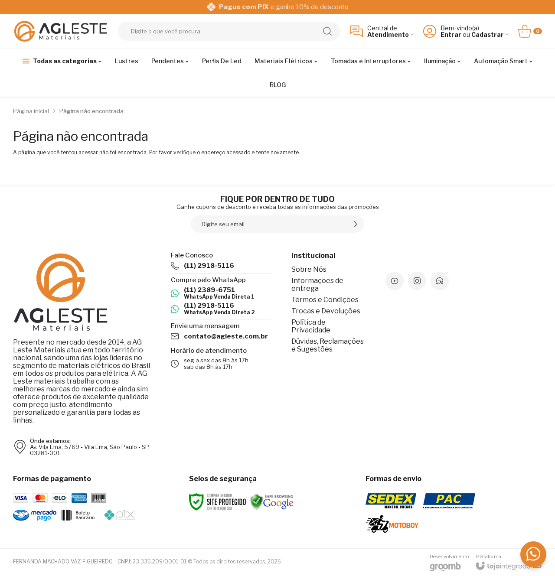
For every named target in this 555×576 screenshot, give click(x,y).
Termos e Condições (325, 300)
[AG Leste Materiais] (60, 31)
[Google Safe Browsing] (272, 501)
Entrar (451, 34)
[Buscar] (327, 31)
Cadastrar (487, 34)
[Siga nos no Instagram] (417, 281)
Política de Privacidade (310, 326)
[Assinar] (355, 224)
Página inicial (31, 110)
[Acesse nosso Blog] (440, 281)
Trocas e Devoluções (325, 311)
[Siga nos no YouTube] (394, 281)
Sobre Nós (308, 269)
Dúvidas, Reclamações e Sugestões (327, 345)
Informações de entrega (317, 285)
